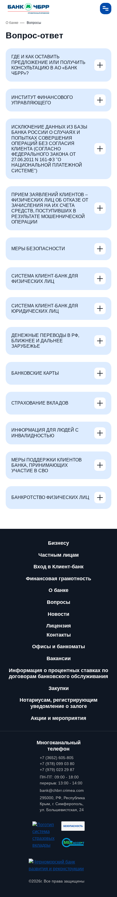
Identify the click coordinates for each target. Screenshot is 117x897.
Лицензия (58, 626)
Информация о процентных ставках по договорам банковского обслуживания (58, 674)
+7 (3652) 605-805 (57, 757)
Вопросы (58, 602)
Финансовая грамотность (58, 578)
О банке (58, 590)
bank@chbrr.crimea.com (62, 790)
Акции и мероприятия (58, 718)
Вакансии (59, 658)
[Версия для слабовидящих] (90, 8)
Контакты (59, 635)
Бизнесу (58, 543)
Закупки (59, 688)
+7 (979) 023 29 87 (57, 769)
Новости (58, 614)
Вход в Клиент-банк (58, 566)
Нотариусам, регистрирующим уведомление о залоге (58, 703)
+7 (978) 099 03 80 (57, 763)
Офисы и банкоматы (58, 646)
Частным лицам (58, 555)
